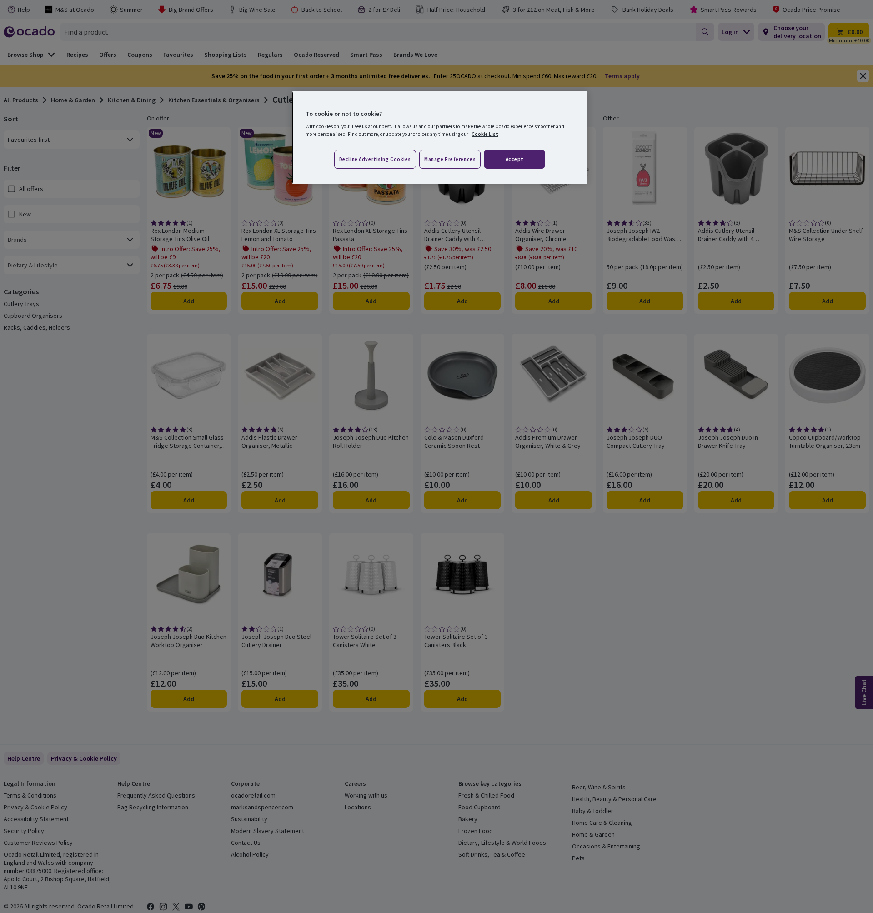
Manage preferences (450, 159)
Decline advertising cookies (375, 159)
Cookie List (485, 134)
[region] (439, 137)
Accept (515, 159)
